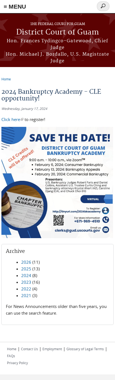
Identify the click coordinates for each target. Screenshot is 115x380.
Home (6, 79)
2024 (26, 275)
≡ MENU (15, 6)
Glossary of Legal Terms (85, 349)
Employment (52, 349)
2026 (26, 262)
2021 (26, 295)
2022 (26, 289)
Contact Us (29, 349)
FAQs (11, 356)
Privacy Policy (17, 363)
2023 (26, 282)
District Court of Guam (57, 32)
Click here (12, 119)
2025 (26, 269)
